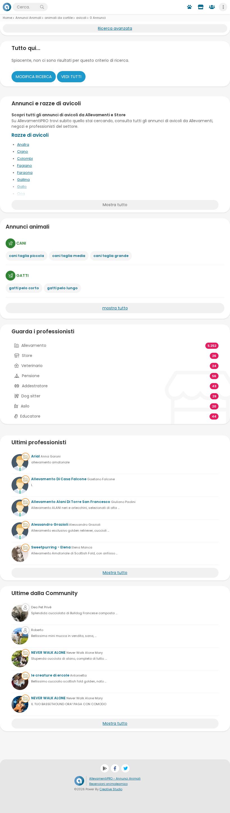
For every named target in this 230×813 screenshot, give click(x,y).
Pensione (31, 376)
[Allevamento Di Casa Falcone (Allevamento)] (20, 485)
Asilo (25, 406)
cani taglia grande (110, 255)
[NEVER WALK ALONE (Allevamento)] (20, 658)
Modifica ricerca (34, 76)
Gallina (23, 179)
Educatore (30, 416)
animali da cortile (59, 17)
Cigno (22, 151)
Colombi (25, 158)
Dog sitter (30, 396)
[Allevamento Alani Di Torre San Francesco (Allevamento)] (20, 508)
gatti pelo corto (24, 288)
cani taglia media (68, 255)
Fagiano (24, 165)
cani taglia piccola (26, 255)
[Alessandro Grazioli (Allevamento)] (20, 530)
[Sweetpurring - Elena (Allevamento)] (20, 553)
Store (27, 355)
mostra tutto (115, 308)
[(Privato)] (20, 613)
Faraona (25, 172)
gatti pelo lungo (62, 288)
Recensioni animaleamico (108, 784)
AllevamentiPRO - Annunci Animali (115, 778)
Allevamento (33, 345)
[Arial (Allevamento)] (20, 462)
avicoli (81, 17)
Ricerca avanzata (115, 28)
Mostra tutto (115, 205)
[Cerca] (42, 7)
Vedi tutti (71, 76)
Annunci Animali (28, 17)
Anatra (23, 144)
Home (7, 17)
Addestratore (35, 386)
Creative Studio (111, 789)
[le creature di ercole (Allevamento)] (20, 681)
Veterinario (32, 365)
